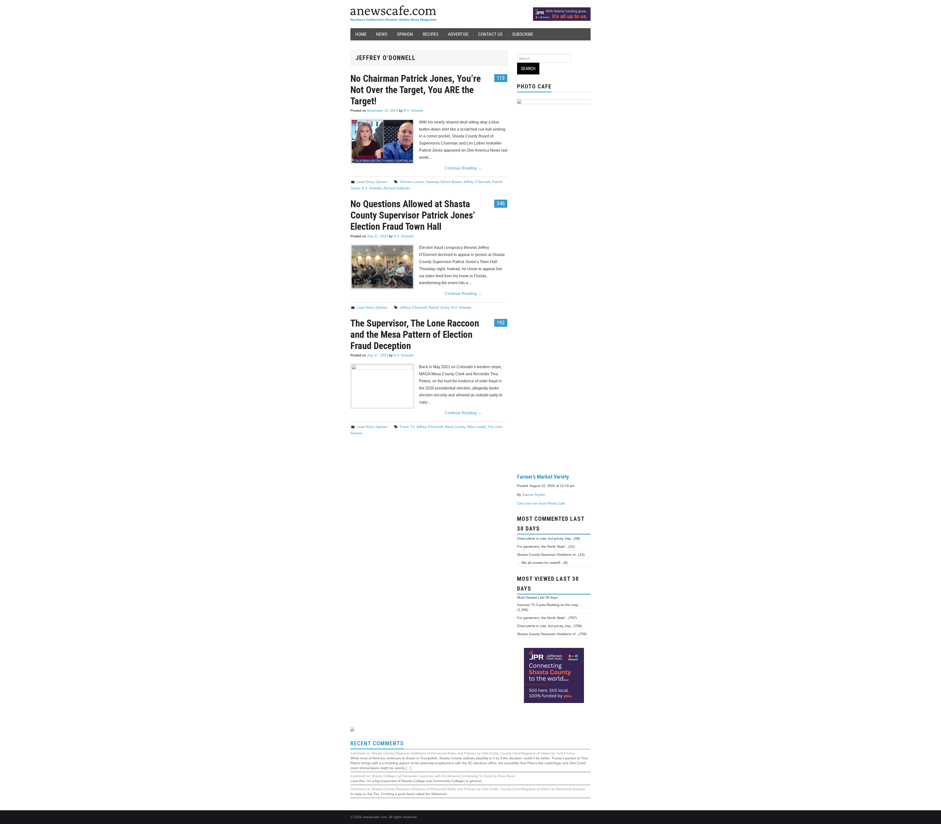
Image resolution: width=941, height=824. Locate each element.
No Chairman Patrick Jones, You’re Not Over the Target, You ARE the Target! (415, 90)
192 (501, 322)
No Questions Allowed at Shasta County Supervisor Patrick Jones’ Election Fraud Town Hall (412, 215)
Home (361, 34)
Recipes (430, 34)
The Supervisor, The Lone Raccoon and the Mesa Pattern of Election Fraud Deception (414, 334)
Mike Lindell (476, 427)
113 (501, 78)
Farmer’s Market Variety (543, 476)
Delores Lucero (412, 182)
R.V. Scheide (413, 110)
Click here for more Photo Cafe (541, 503)
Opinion (405, 34)
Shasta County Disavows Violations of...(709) (552, 634)
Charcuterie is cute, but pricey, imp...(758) (549, 626)
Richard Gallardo (397, 188)
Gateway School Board (443, 182)
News (381, 34)
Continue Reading (463, 168)
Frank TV (407, 427)
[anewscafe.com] (393, 14)
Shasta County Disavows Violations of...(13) (551, 555)
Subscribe (522, 34)
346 (501, 203)
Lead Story (365, 182)
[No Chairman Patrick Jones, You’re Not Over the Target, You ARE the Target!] (382, 141)
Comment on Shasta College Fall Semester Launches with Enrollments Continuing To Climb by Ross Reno (432, 776)
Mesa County (455, 427)
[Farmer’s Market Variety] (554, 282)
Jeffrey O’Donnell (476, 182)
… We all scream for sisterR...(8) (542, 563)
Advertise (458, 34)
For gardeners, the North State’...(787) (547, 618)
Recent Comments (377, 743)
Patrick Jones (439, 307)
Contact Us (490, 34)
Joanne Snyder (533, 495)
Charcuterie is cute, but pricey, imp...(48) (548, 538)
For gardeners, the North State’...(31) (546, 546)
